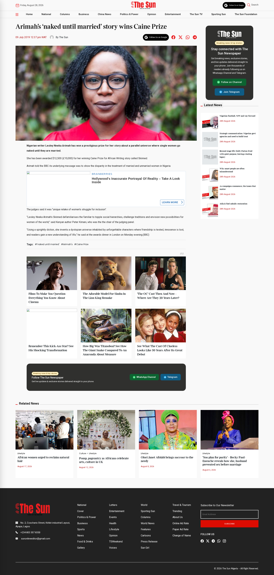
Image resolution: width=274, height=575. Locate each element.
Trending (177, 511)
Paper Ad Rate (181, 529)
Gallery (81, 547)
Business (84, 14)
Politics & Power (129, 14)
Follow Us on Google (236, 5)
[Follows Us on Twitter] (181, 37)
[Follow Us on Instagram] (224, 541)
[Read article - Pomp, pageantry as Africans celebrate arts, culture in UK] (106, 429)
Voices (113, 547)
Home (29, 14)
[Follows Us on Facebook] (173, 37)
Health (112, 523)
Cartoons (146, 535)
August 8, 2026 (147, 466)
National (46, 14)
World (144, 504)
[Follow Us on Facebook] (202, 541)
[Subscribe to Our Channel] (213, 541)
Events (113, 517)
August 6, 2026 (209, 470)
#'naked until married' (47, 244)
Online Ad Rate (181, 523)
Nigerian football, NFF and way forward (237, 116)
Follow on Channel (231, 82)
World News (147, 523)
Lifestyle (21, 453)
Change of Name (182, 535)
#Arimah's (67, 244)
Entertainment (173, 14)
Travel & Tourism (182, 504)
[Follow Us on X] (207, 541)
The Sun (63, 37)
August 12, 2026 (86, 467)
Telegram (172, 377)
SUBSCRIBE (229, 524)
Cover (80, 511)
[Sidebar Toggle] (17, 14)
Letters (113, 504)
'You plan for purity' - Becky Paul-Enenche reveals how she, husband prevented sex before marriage (224, 461)
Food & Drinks (85, 541)
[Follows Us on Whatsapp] (188, 37)
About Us (178, 517)
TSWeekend (116, 541)
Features (146, 529)
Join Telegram (231, 91)
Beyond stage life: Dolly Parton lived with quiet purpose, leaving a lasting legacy (236, 154)
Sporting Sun (218, 14)
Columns (65, 14)
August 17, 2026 (24, 466)
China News (104, 14)
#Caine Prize (81, 244)
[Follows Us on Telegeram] (195, 37)
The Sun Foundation (246, 14)
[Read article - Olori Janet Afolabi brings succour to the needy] (168, 429)
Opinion (151, 14)
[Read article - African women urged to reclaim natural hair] (44, 429)
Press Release (149, 541)
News (80, 535)
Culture (82, 453)
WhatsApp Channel (146, 377)
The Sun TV (196, 14)
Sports (81, 529)
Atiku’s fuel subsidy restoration (233, 204)
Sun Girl (145, 547)
